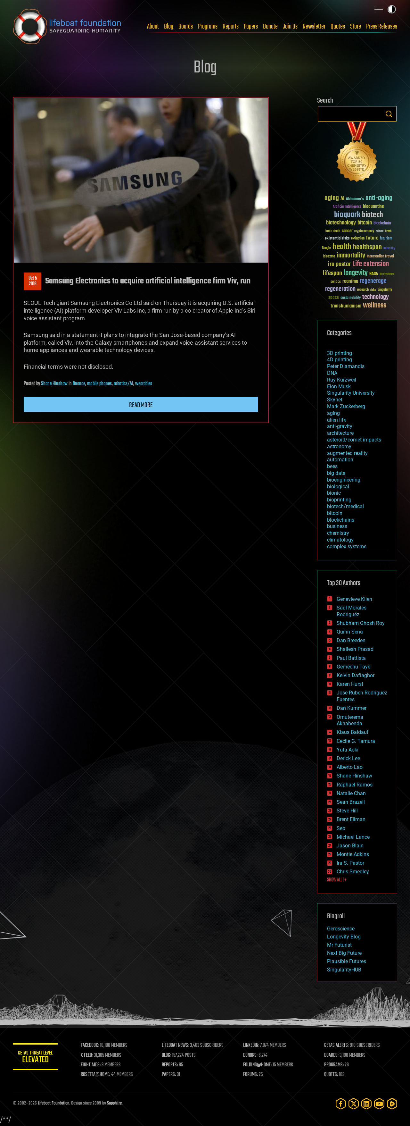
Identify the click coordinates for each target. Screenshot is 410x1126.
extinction (358, 239)
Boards (185, 26)
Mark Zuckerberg (346, 406)
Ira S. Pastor (350, 863)
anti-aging (378, 198)
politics (336, 282)
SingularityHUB (344, 970)
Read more (141, 405)
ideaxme (329, 257)
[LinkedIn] (366, 1103)
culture (379, 231)
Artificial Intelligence (347, 207)
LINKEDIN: (251, 1045)
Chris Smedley (353, 872)
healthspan (367, 247)
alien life (336, 420)
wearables (143, 384)
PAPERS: (169, 1075)
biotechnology (341, 223)
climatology (340, 540)
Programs (207, 26)
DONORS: (250, 1055)
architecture (340, 433)
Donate (270, 26)
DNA (332, 373)
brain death (332, 231)
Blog (168, 26)
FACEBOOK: (90, 1045)
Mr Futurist (339, 945)
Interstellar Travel (380, 256)
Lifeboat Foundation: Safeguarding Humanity (67, 26)
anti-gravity (339, 426)
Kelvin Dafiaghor (355, 675)
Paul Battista (351, 658)
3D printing (339, 353)
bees (332, 466)
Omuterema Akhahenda (350, 720)
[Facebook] (341, 1103)
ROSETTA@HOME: (95, 1075)
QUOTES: (331, 1075)
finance (79, 384)
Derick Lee (348, 758)
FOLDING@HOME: (257, 1065)
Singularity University (351, 393)
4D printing (339, 360)
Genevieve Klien (354, 599)
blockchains (340, 520)
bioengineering (343, 480)
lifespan (332, 273)
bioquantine (373, 206)
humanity (389, 248)
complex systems (346, 546)
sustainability (350, 298)
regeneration (340, 289)
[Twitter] (353, 1103)
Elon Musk (339, 386)
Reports (231, 26)
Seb (341, 828)
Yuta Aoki (347, 750)
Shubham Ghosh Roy (361, 623)
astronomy (339, 446)
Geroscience (341, 929)
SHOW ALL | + (337, 880)
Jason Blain (350, 846)
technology (375, 297)
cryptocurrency (364, 231)
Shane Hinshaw (54, 384)
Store (355, 26)
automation (340, 460)
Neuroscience (387, 274)
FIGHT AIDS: (91, 1065)
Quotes (338, 26)
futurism (386, 239)
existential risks (337, 238)
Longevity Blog (344, 937)
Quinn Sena (350, 632)
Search (389, 114)
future (372, 238)
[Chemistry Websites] (357, 153)
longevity (356, 273)
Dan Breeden (351, 640)
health (341, 247)
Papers (251, 26)
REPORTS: (170, 1065)
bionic (334, 493)
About (153, 26)
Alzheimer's (355, 199)
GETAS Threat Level (35, 1058)
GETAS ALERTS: (336, 1045)
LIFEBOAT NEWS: (175, 1045)
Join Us (290, 26)
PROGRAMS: (334, 1065)
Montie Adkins (353, 854)
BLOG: (166, 1055)
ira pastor (339, 264)
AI (342, 199)
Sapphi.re (114, 1103)
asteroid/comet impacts (354, 440)
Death (388, 231)
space (333, 297)
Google (326, 248)
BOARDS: (331, 1055)
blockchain (382, 223)
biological (338, 486)
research (363, 290)
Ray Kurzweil (341, 380)
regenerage (373, 281)
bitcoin (364, 223)
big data (336, 473)
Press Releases (381, 26)
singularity (385, 290)
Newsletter (314, 26)
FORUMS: (250, 1075)
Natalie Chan (351, 793)
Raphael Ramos (355, 785)
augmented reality (347, 453)
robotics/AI (123, 384)
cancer (347, 231)
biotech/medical (345, 506)
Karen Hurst (350, 684)
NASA (373, 274)
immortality (351, 255)
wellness (374, 305)
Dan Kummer (351, 708)
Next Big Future (344, 953)
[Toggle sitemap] (378, 9)
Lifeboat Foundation (53, 1103)
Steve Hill (347, 811)
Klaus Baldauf (353, 732)
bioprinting (339, 500)
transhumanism (346, 306)
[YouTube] (379, 1103)
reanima (350, 281)
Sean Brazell (351, 802)
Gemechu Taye (353, 667)
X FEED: (87, 1055)
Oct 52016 (33, 281)
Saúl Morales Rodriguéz (351, 611)
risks (373, 290)
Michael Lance (353, 837)
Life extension (370, 264)
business (337, 526)
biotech (372, 215)
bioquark (347, 215)
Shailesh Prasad (355, 649)
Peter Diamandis (346, 366)
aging (331, 198)
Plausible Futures (346, 961)
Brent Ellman (351, 819)
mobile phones (99, 384)
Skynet (334, 400)
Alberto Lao (350, 767)
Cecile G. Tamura (356, 741)
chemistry (338, 533)
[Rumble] (392, 1103)
